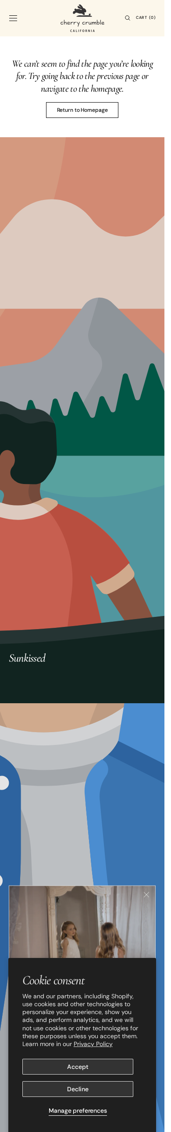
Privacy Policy (93, 1044)
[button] (13, 18)
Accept (77, 1067)
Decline (77, 1089)
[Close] (146, 892)
